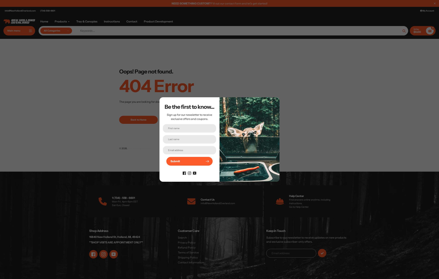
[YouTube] (194, 173)
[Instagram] (189, 173)
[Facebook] (184, 173)
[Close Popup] (275, 101)
